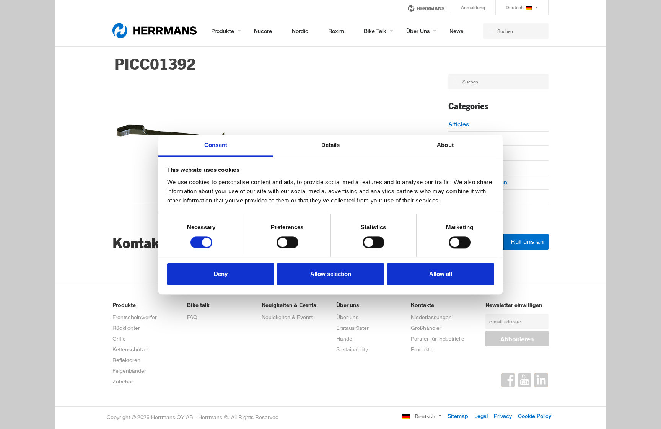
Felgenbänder (129, 370)
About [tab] (445, 145)
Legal (481, 416)
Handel (344, 338)
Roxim (336, 31)
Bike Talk (375, 31)
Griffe (119, 338)
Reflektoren (126, 360)
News (456, 31)
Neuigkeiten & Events (287, 317)
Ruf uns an (526, 241)
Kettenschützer (130, 349)
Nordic (300, 31)
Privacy (503, 416)
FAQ (192, 317)
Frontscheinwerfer (134, 317)
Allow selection (330, 274)
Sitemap (458, 416)
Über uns (418, 31)
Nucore (263, 31)
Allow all (440, 274)
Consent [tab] (215, 145)
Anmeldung (473, 7)
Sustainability (352, 349)
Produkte (222, 31)
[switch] (287, 242)
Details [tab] (330, 145)
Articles (458, 123)
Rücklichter (126, 328)
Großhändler (426, 328)
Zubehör (122, 381)
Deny (221, 274)
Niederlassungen (431, 317)
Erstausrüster (352, 328)
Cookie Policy (534, 416)
